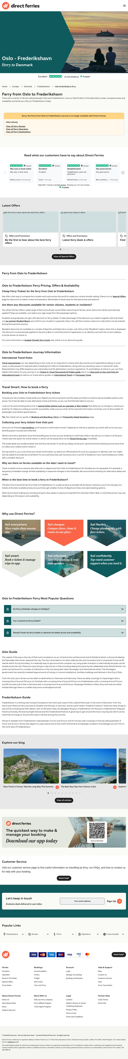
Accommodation (40, 971)
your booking (28, 428)
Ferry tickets (7, 985)
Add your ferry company (43, 1000)
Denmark (28, 87)
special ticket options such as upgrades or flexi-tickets (63, 406)
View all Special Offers (64, 257)
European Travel (83, 375)
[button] (65, 609)
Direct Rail (102, 1003)
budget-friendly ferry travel (37, 340)
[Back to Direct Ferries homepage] (21, 5)
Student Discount (8, 1010)
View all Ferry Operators (17, 129)
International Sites (9, 1003)
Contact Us (102, 975)
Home (4, 87)
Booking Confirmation (74, 978)
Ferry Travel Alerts (105, 985)
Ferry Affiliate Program (42, 1003)
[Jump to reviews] (64, 76)
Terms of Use (71, 1013)
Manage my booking (74, 975)
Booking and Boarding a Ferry (45, 417)
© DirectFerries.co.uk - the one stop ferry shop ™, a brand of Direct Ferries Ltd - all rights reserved (35, 1035)
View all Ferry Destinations (18, 132)
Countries (6, 971)
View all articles (64, 800)
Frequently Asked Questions (76, 417)
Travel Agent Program (42, 1007)
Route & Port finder (9, 978)
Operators (6, 975)
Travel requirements (11, 363)
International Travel (63, 375)
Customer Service (105, 978)
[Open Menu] (124, 5)
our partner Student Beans (18, 321)
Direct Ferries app (78, 439)
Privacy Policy (71, 1010)
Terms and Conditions (74, 1017)
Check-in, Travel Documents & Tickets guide (60, 372)
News (4, 1007)
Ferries (37, 975)
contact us (11, 1042)
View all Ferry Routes (15, 126)
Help (100, 982)
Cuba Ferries (103, 1000)
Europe (15, 87)
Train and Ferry (40, 985)
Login (68, 971)
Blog (100, 971)
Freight (37, 978)
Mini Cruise (38, 982)
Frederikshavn (43, 87)
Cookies (69, 1000)
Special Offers (119, 296)
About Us (5, 1000)
